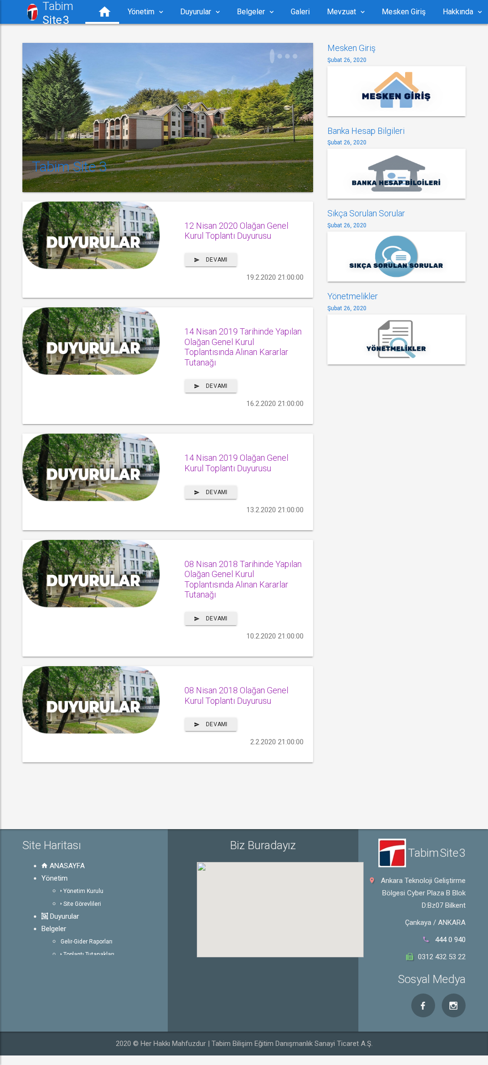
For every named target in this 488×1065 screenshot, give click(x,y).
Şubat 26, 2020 (346, 60)
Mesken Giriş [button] (404, 11)
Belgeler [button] (251, 11)
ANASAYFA (66, 866)
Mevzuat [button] (341, 11)
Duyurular (63, 916)
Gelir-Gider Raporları (86, 941)
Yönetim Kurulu (82, 891)
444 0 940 (450, 939)
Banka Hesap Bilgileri (366, 131)
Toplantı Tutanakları (88, 954)
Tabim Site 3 (69, 166)
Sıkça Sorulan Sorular (366, 213)
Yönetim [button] (141, 11)
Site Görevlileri (81, 904)
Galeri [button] (300, 11)
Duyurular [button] (195, 11)
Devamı (215, 259)
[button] (102, 12)
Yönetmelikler (352, 296)
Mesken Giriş (351, 48)
